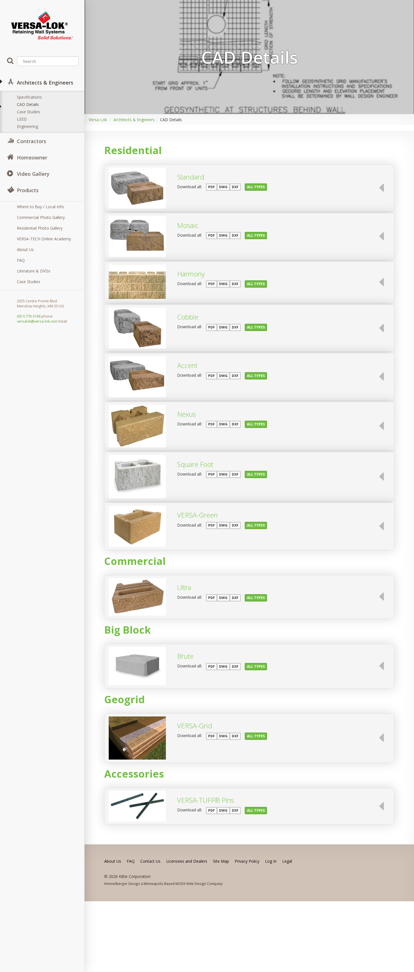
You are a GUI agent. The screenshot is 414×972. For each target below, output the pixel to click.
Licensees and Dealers (186, 861)
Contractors (31, 141)
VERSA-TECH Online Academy (44, 238)
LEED (22, 119)
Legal (287, 861)
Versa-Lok (98, 119)
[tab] (249, 188)
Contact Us (150, 861)
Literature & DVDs (33, 271)
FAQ (21, 260)
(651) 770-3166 (29, 316)
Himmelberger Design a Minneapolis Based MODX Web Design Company (163, 883)
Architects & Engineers (45, 82)
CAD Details (28, 104)
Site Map (221, 861)
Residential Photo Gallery (40, 228)
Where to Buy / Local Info (40, 206)
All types (256, 187)
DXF (235, 187)
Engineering (27, 126)
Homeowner (32, 157)
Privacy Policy (247, 861)
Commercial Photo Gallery (41, 217)
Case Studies (28, 111)
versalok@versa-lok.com (37, 321)
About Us (25, 249)
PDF (211, 187)
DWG (223, 187)
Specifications (29, 97)
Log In (271, 861)
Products (28, 190)
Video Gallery (33, 173)
